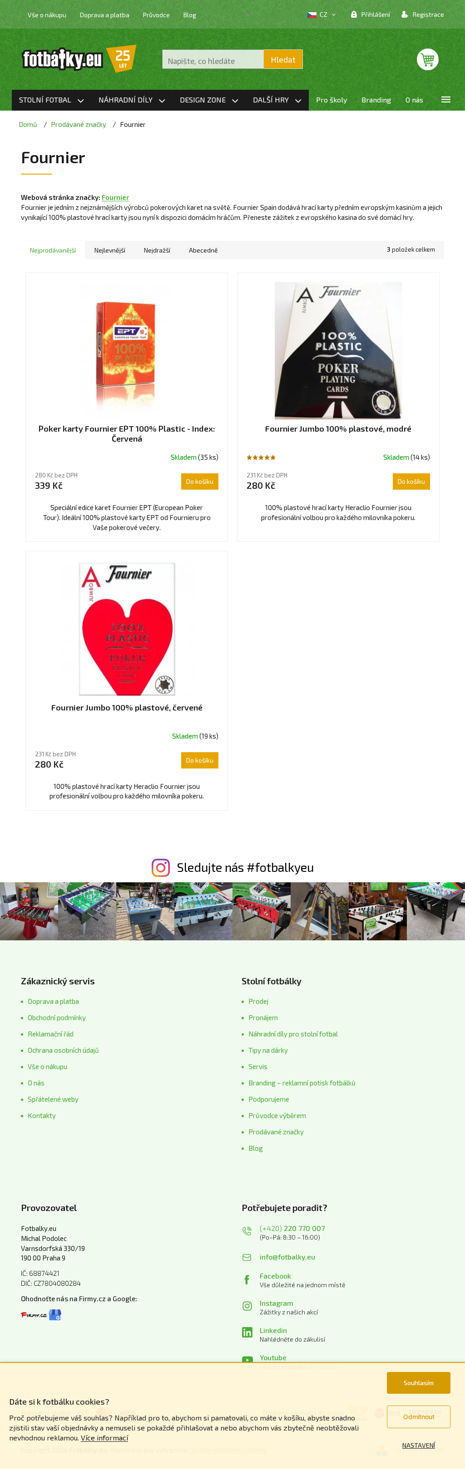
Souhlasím (419, 1382)
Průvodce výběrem (277, 1115)
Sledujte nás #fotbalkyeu (245, 867)
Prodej (258, 1001)
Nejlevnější (109, 250)
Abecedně (203, 250)
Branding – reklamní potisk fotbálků (302, 1083)
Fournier (115, 197)
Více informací (104, 1437)
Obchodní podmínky (57, 1017)
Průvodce (156, 15)
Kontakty (42, 1115)
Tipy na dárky (268, 1050)
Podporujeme (268, 1099)
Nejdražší (157, 250)
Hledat (283, 59)
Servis (257, 1066)
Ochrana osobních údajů (63, 1050)
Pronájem (263, 1017)
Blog (189, 15)
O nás (36, 1083)
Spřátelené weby (53, 1099)
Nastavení (418, 1445)
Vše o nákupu (47, 15)
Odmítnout (419, 1416)
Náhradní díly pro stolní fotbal (293, 1034)
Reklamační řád (51, 1034)
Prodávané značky (276, 1132)
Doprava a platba (104, 15)
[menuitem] (51, 100)
